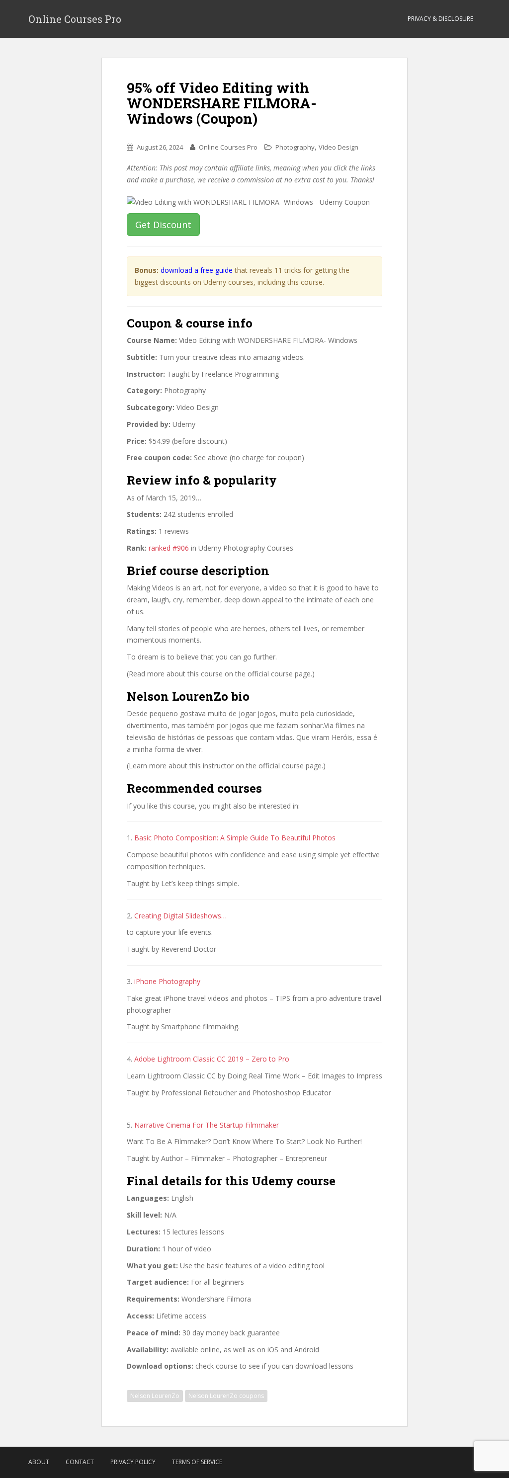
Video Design (338, 147)
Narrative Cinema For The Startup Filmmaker (206, 1125)
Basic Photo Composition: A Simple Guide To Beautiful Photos (235, 837)
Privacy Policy (133, 1462)
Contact (80, 1462)
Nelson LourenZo (154, 1396)
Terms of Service (197, 1462)
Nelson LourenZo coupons (226, 1396)
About (38, 1462)
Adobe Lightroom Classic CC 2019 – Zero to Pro (211, 1059)
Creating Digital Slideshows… (180, 915)
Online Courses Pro (74, 18)
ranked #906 (169, 548)
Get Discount (163, 225)
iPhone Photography (167, 981)
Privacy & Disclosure (440, 18)
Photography (295, 147)
